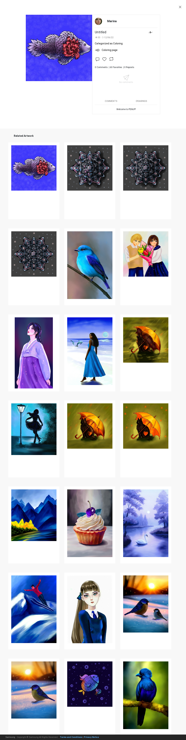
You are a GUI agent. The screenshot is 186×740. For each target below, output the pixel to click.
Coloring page (110, 50)
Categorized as (109, 43)
